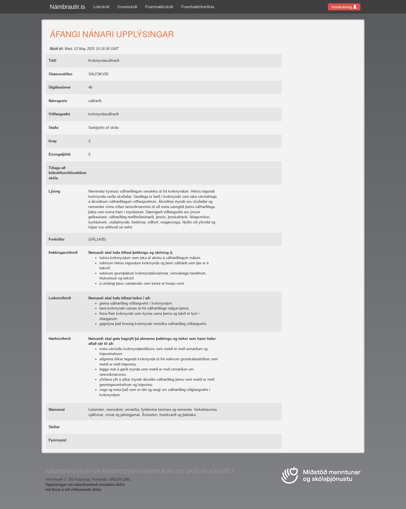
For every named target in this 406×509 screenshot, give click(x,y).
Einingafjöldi (60, 154)
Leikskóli (101, 6)
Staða (53, 128)
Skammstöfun (60, 74)
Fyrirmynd (57, 440)
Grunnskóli (127, 6)
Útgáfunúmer (60, 87)
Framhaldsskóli (159, 6)
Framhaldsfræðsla (197, 6)
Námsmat (57, 409)
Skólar (54, 427)
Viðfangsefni (59, 114)
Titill (52, 60)
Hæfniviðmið (60, 339)
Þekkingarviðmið (63, 252)
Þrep (53, 141)
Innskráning (342, 7)
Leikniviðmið (60, 298)
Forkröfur (57, 239)
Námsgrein (58, 101)
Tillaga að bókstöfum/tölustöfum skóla (67, 173)
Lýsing (54, 191)
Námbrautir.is (67, 6)
